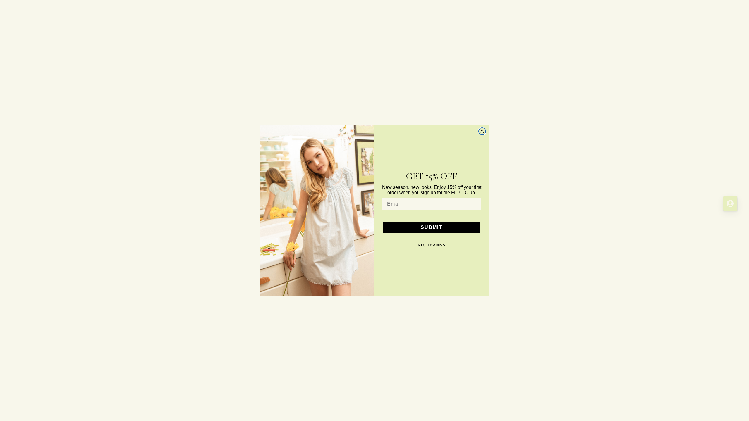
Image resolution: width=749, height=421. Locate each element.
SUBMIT (431, 227)
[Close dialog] (482, 131)
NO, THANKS (432, 245)
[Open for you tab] (730, 203)
